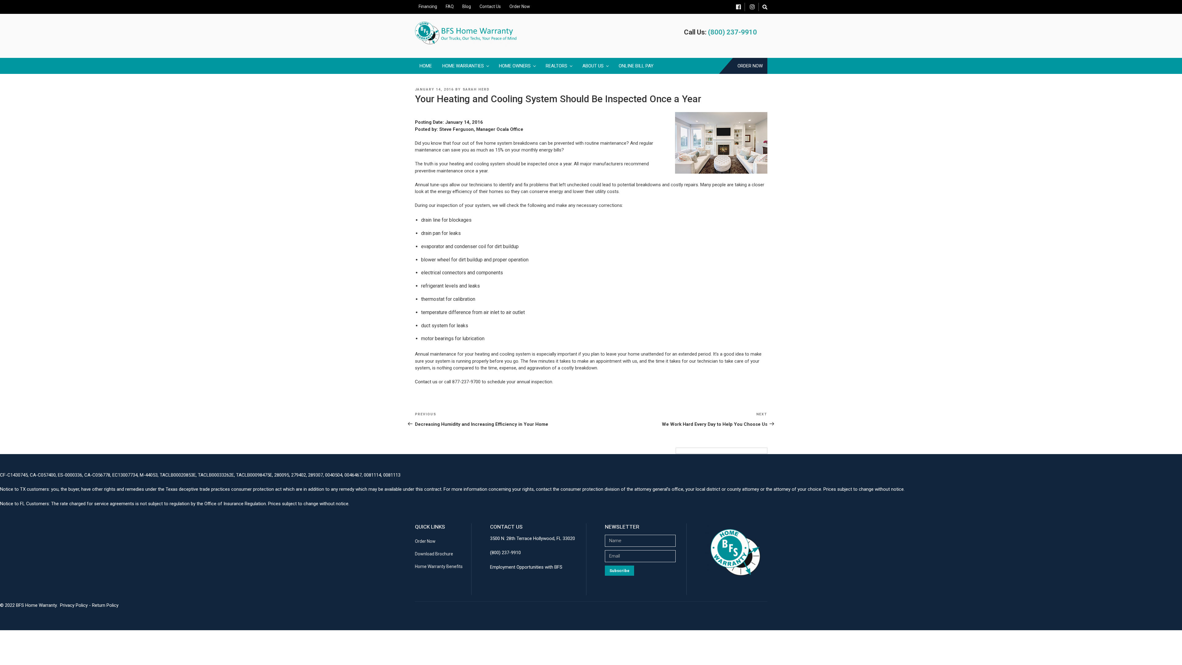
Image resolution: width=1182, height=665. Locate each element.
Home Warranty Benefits (439, 566)
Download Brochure (434, 553)
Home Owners (515, 66)
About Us (593, 66)
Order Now (519, 6)
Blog (466, 6)
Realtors (556, 66)
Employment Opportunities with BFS (526, 567)
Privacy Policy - (76, 605)
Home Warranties (463, 66)
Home (426, 66)
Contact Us (490, 6)
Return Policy (105, 605)
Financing (428, 6)
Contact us (426, 382)
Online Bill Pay (636, 66)
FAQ (450, 6)
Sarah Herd (476, 89)
